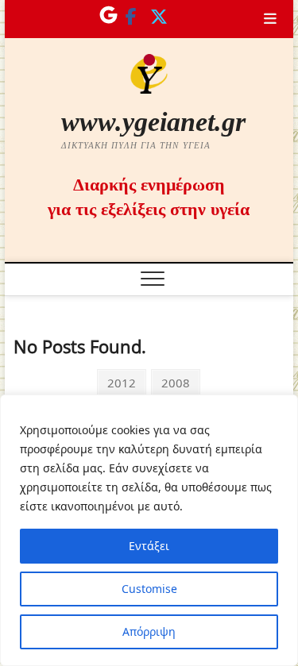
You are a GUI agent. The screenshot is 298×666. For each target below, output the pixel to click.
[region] (149, 530)
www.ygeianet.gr (153, 122)
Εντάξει (149, 545)
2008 (175, 382)
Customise (149, 588)
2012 (121, 382)
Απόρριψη (149, 631)
